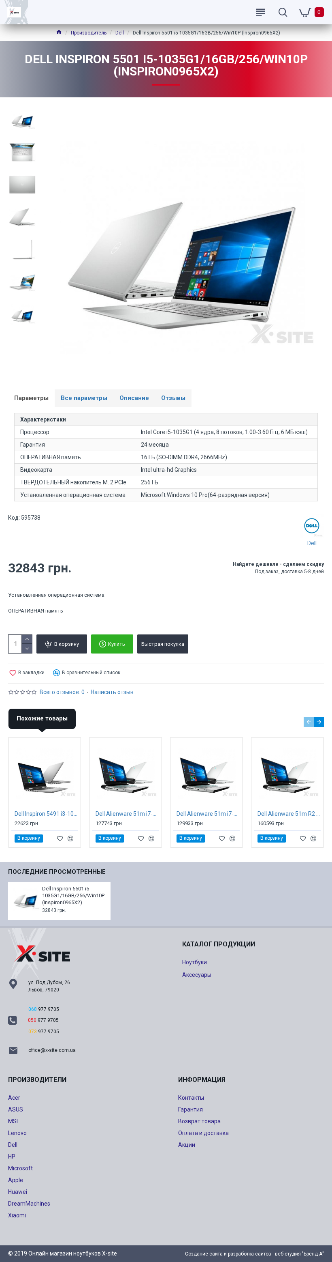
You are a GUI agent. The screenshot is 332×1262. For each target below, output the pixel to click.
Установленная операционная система (56, 595)
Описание (134, 398)
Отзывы (173, 398)
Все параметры (84, 398)
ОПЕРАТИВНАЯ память (35, 611)
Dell (119, 33)
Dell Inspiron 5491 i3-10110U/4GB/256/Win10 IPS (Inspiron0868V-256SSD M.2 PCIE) (46, 814)
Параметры (31, 398)
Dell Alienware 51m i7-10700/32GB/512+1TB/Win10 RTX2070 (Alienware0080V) (127, 814)
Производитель (88, 33)
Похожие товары (42, 718)
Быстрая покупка (162, 644)
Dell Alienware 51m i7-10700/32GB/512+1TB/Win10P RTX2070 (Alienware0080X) (208, 814)
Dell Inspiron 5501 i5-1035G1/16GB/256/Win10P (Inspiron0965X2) (73, 895)
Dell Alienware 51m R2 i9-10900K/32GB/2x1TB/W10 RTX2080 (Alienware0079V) (289, 814)
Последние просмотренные (57, 871)
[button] (309, 722)
